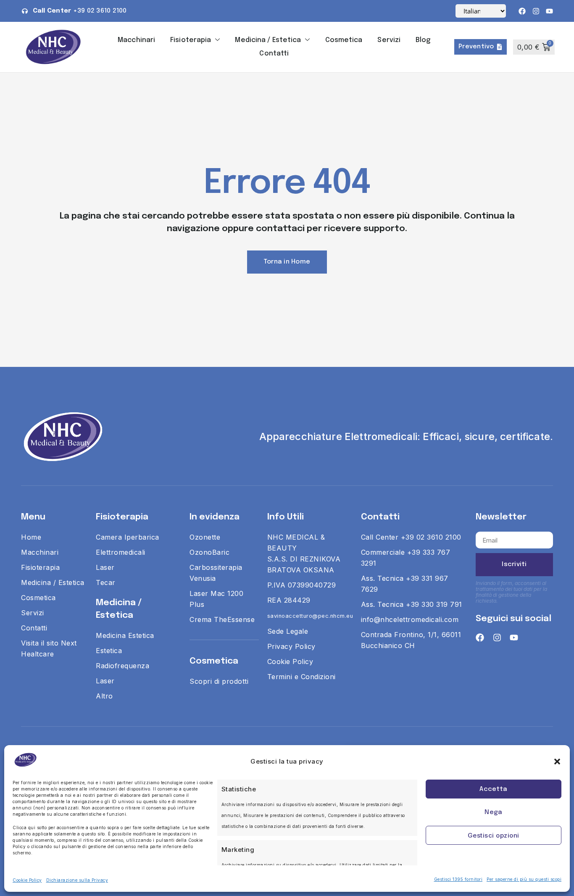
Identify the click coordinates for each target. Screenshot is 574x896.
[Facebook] (522, 11)
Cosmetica (344, 40)
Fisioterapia (190, 40)
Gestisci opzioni (493, 835)
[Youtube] (549, 11)
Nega (493, 812)
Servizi (388, 40)
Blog (423, 40)
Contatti (274, 53)
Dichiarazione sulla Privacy (77, 880)
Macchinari (136, 40)
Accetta (493, 789)
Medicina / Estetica (268, 40)
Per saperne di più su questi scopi (524, 879)
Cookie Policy (27, 880)
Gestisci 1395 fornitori (458, 879)
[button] (557, 761)
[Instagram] (536, 11)
